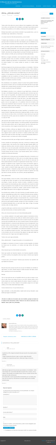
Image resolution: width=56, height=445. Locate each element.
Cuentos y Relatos (47, 6)
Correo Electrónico (44, 28)
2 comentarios (16, 15)
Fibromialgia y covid (44, 60)
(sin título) (42, 56)
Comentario (6, 394)
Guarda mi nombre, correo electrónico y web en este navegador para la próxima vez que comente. (19, 424)
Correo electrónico (8, 412)
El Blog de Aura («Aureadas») (28, 6)
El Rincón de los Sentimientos (11, 2)
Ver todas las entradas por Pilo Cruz (16, 331)
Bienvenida (18, 6)
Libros (53, 6)
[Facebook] (28, 438)
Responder (4, 361)
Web (4, 417)
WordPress (53, 442)
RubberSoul (44, 440)
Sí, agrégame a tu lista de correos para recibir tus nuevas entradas (20, 430)
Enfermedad (43, 54)
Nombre (5, 407)
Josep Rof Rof (9, 364)
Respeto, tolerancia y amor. (9, 336)
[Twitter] (27, 438)
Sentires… (42, 58)
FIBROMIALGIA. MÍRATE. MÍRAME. (29, 336)
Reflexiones (38, 6)
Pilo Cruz (3, 15)
